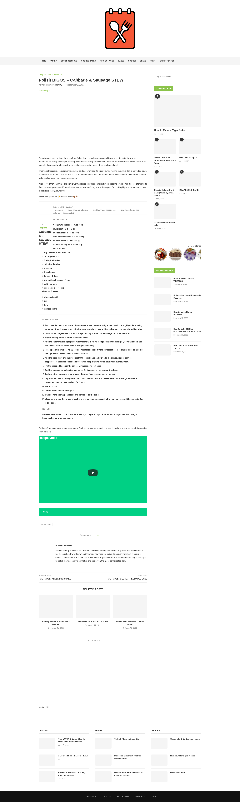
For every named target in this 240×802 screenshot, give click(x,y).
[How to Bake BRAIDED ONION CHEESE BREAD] (103, 776)
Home (43, 61)
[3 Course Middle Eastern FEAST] (47, 760)
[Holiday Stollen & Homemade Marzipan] (56, 606)
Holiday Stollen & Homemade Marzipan (187, 296)
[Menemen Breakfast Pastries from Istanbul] (103, 760)
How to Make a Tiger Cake (169, 130)
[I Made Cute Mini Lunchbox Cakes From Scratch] (165, 146)
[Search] (199, 61)
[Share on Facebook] (101, 535)
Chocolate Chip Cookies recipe (185, 739)
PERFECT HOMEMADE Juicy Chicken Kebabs (71, 773)
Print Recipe (44, 91)
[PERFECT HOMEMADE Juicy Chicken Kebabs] (47, 776)
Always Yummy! (55, 85)
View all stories (194, 246)
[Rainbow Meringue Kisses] (159, 760)
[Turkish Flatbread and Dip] (103, 743)
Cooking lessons (69, 61)
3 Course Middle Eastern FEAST (73, 756)
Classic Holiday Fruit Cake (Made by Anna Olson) (164, 193)
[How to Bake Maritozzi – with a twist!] (130, 606)
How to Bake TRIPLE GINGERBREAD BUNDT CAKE (187, 330)
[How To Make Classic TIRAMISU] (162, 282)
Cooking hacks (88, 61)
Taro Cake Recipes (188, 158)
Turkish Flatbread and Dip (126, 739)
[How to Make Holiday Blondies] (162, 316)
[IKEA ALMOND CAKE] (190, 179)
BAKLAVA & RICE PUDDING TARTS (186, 347)
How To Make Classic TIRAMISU (183, 279)
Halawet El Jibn (177, 772)
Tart (152, 61)
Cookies (132, 61)
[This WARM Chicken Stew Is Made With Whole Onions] (47, 743)
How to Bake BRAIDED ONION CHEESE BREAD (128, 773)
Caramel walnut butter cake (164, 223)
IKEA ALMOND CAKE (188, 190)
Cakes (121, 61)
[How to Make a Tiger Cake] (177, 111)
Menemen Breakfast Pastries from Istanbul (127, 757)
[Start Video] (93, 472)
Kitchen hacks (107, 61)
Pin (40, 228)
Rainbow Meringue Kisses (182, 756)
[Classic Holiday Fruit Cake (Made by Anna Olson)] (165, 179)
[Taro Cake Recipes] (190, 146)
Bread (143, 61)
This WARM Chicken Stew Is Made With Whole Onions (71, 740)
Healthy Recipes (166, 61)
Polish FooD (46, 525)
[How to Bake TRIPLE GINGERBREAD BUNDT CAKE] (162, 333)
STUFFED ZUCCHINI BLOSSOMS (93, 621)
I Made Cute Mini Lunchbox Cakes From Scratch (165, 160)
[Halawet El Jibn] (159, 776)
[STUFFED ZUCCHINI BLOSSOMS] (93, 606)
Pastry (53, 61)
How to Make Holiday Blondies (183, 313)
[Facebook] (190, 61)
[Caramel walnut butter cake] (165, 211)
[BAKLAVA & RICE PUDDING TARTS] (162, 350)
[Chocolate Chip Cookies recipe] (159, 743)
